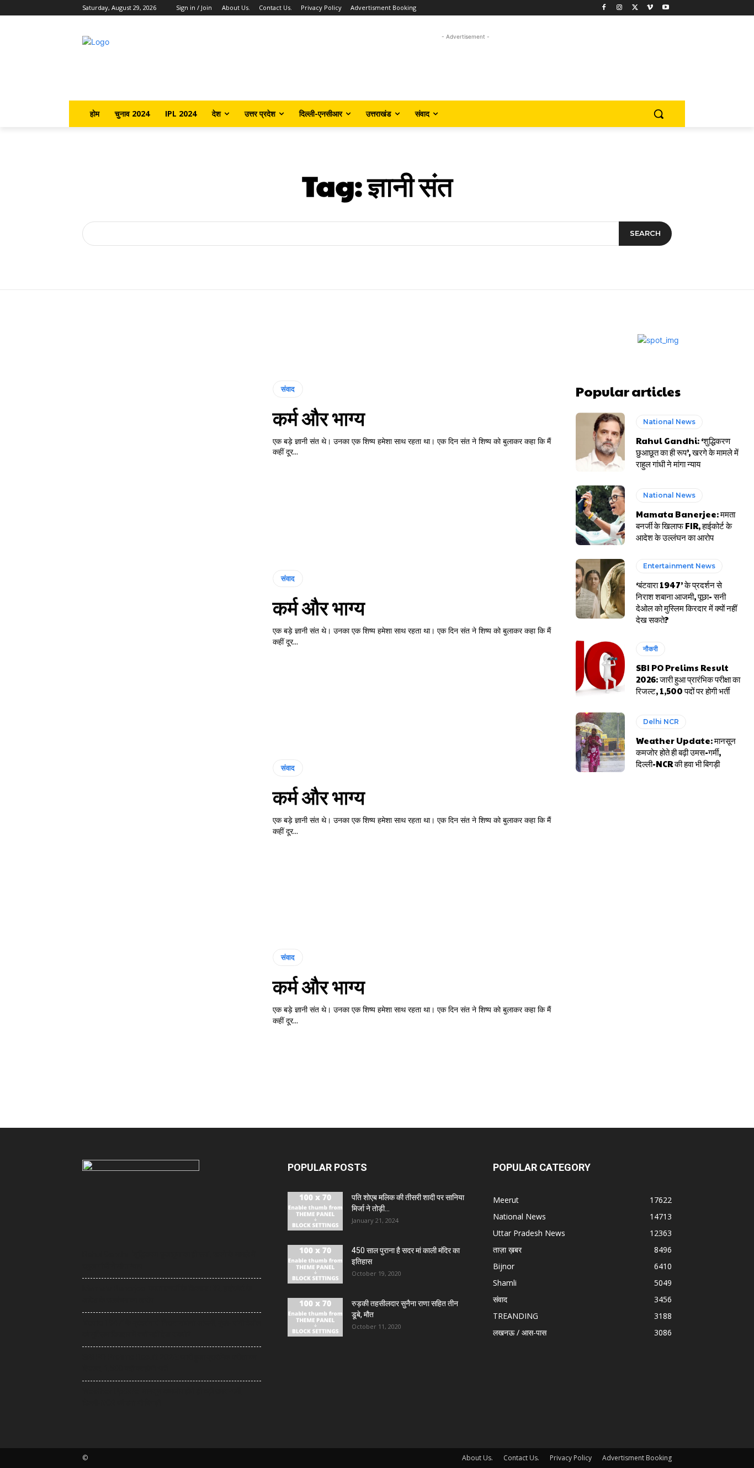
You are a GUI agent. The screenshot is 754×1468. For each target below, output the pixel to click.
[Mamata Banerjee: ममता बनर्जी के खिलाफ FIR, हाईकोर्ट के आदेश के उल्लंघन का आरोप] (600, 515)
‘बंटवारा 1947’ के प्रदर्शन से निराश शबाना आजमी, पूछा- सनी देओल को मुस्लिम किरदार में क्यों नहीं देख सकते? (686, 602)
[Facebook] (604, 8)
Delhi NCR (661, 721)
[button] (658, 114)
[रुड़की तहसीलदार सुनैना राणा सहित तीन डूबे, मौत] (315, 1317)
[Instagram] (619, 8)
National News (669, 422)
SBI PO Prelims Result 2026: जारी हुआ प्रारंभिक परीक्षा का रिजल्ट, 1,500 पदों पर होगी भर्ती (688, 679)
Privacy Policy (571, 1457)
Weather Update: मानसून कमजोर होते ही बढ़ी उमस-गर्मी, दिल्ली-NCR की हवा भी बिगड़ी (686, 752)
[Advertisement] (465, 68)
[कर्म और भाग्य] (134, 419)
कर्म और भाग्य (319, 417)
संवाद (288, 388)
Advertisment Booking (637, 1457)
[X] (635, 8)
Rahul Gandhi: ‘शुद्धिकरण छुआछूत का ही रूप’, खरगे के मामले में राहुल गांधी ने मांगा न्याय (687, 452)
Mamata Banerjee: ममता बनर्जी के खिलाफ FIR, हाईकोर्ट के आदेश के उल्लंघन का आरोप (685, 525)
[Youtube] (665, 8)
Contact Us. (521, 1457)
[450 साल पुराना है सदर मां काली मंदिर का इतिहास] (315, 1264)
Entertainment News (679, 566)
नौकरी (650, 649)
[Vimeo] (650, 8)
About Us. (477, 1457)
